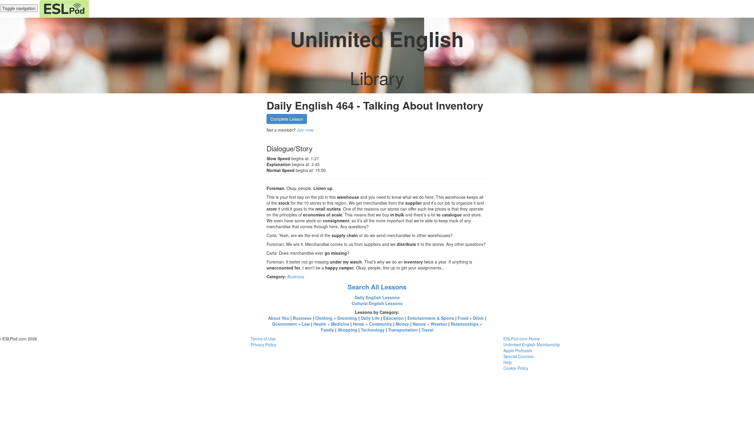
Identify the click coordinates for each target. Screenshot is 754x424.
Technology (373, 330)
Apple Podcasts (517, 350)
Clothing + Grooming (336, 318)
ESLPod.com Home (521, 339)
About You (278, 318)
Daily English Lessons (377, 297)
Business (295, 276)
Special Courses (518, 356)
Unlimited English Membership (531, 344)
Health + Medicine (331, 324)
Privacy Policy (263, 344)
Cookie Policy (515, 368)
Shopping (347, 330)
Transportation (403, 330)
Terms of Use (263, 339)
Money (402, 324)
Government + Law (291, 324)
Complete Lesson (286, 119)
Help (507, 362)
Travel (427, 330)
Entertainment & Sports (430, 318)
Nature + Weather (430, 324)
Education (393, 318)
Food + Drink (471, 318)
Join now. (305, 130)
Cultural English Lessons (377, 303)
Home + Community (372, 324)
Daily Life (370, 318)
